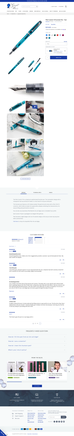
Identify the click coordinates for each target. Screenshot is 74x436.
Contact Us (40, 420)
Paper (20, 11)
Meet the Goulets (31, 414)
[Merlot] (63, 35)
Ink (16, 11)
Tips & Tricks (10, 377)
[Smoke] (47, 38)
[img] (12, 249)
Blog (28, 420)
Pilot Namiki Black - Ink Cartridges (47, 50)
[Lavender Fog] (60, 35)
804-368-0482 (40, 421)
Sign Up (63, 417)
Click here (15, 221)
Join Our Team (30, 418)
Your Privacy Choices (42, 418)
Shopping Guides (52, 377)
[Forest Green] (55, 35)
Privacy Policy (29, 433)
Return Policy (40, 416)
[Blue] (47, 35)
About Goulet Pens (31, 413)
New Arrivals (37, 11)
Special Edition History (32, 377)
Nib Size (47, 41)
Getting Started (31, 421)
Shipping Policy (41, 414)
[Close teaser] (7, 434)
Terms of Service (35, 433)
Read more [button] (11, 291)
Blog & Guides (62, 11)
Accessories (25, 11)
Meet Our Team (31, 416)
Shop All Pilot (53, 24)
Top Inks (57, 377)
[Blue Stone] (49, 35)
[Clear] (52, 35)
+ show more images (25, 178)
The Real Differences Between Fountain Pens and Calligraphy (16, 374)
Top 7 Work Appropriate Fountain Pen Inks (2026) (55, 374)
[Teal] (49, 38)
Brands (31, 11)
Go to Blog (37, 385)
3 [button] (37, 323)
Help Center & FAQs (42, 413)
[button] (30, 237)
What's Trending (54, 11)
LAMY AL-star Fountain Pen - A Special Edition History (36, 374)
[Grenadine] (57, 35)
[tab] (24, 193)
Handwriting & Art (16, 377)
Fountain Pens (10, 11)
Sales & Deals (45, 11)
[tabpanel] (37, 212)
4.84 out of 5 (20, 239)
